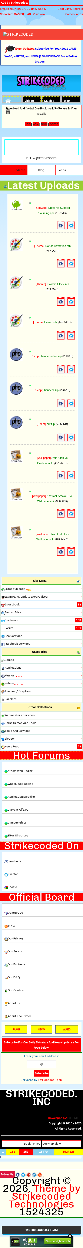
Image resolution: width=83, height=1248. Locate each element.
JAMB (16, 1029)
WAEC (67, 1029)
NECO (41, 1029)
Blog (67, 100)
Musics (48, 100)
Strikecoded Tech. (50, 1079)
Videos (28, 100)
